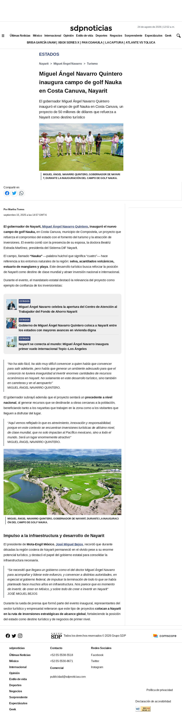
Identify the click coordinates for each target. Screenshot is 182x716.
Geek (168, 35)
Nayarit (44, 63)
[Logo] (91, 28)
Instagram (97, 667)
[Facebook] (7, 192)
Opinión (68, 35)
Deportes (101, 35)
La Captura (114, 42)
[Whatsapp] (21, 192)
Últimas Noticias (20, 35)
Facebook (97, 655)
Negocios (116, 35)
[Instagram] (20, 636)
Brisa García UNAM (41, 42)
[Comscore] (164, 635)
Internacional (52, 35)
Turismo (92, 63)
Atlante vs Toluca (140, 42)
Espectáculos (153, 35)
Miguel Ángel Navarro (67, 63)
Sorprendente (133, 35)
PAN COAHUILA (92, 42)
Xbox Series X (68, 42)
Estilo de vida (84, 35)
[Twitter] (14, 192)
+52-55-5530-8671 (61, 661)
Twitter (95, 661)
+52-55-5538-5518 (61, 655)
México (37, 35)
